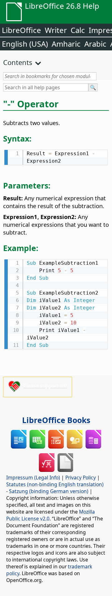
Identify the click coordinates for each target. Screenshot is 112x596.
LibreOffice (21, 30)
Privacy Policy (80, 477)
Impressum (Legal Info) (33, 477)
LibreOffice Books (56, 420)
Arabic (95, 44)
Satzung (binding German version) (48, 491)
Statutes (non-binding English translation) (55, 484)
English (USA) (25, 44)
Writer (56, 30)
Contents (17, 62)
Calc (78, 30)
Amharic (66, 44)
